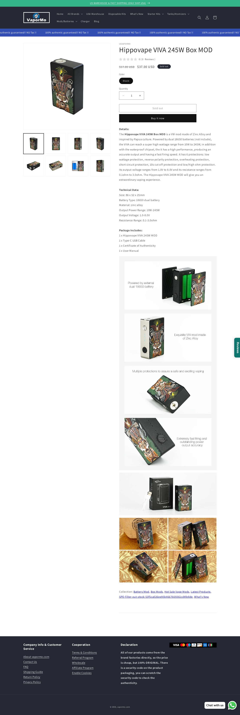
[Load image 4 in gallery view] (100, 143)
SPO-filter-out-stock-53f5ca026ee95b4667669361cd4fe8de (156, 597)
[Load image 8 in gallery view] (100, 166)
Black (128, 81)
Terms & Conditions (84, 652)
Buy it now (157, 118)
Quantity (123, 88)
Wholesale (78, 663)
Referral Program (82, 657)
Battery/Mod (141, 592)
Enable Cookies (82, 673)
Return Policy (31, 677)
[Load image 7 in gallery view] (78, 166)
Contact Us (30, 662)
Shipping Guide (33, 672)
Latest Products (201, 592)
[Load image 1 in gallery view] (33, 143)
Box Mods (157, 592)
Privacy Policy (32, 682)
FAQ (25, 667)
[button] (75, 14)
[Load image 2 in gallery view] (56, 143)
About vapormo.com (36, 657)
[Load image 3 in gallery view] (78, 143)
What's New (201, 597)
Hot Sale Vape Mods (176, 592)
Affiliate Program (82, 668)
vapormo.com (123, 707)
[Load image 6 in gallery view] (56, 166)
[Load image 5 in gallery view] (33, 166)
